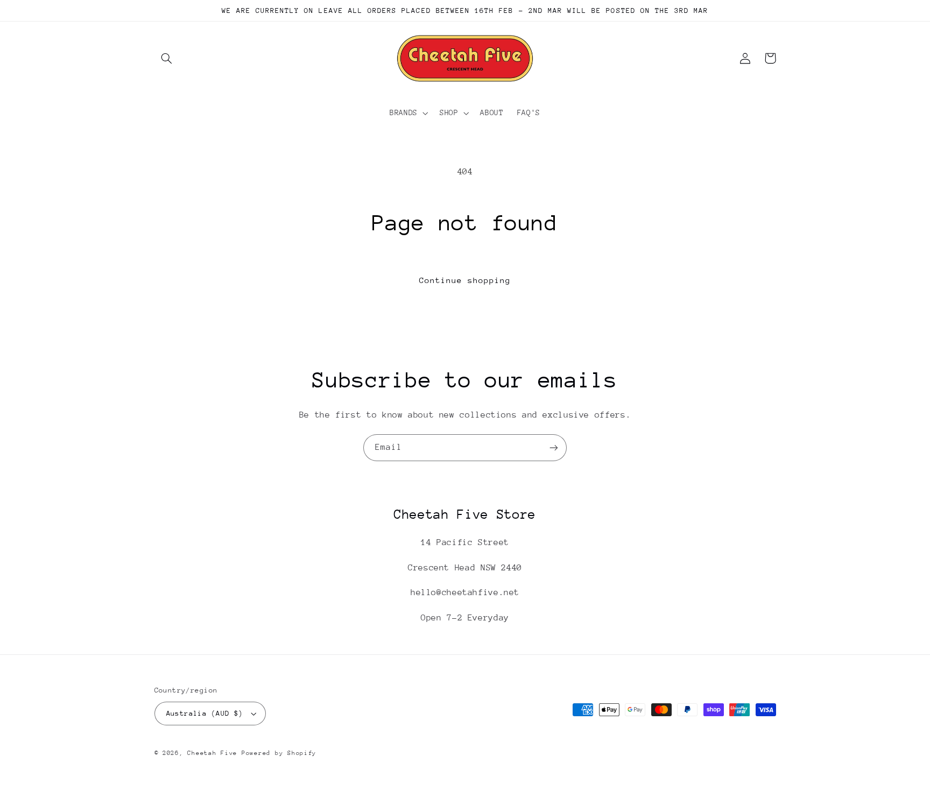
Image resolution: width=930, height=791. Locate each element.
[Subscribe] (553, 447)
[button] (166, 58)
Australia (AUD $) (204, 713)
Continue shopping (465, 280)
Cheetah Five (212, 753)
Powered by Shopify (279, 753)
